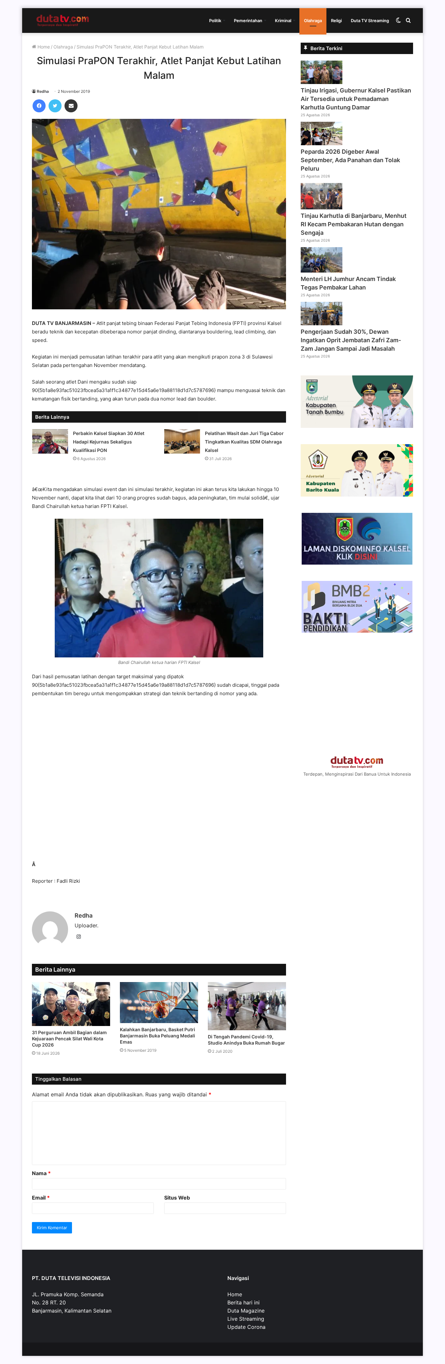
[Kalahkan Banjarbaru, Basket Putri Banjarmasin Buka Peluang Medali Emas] (159, 1002)
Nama (41, 1173)
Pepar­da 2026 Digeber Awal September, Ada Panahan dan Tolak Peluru (350, 160)
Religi (336, 20)
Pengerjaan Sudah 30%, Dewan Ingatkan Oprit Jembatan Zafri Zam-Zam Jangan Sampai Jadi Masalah (351, 340)
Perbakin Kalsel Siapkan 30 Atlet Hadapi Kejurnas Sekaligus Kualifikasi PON (108, 441)
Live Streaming (245, 1318)
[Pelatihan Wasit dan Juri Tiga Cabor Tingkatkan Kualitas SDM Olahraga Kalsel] (182, 441)
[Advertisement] (159, 782)
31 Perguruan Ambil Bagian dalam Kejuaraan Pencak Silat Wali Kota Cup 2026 (69, 1039)
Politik (215, 20)
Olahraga (313, 20)
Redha (43, 91)
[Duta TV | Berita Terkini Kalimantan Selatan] (63, 20)
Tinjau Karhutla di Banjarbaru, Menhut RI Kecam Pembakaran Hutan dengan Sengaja (354, 224)
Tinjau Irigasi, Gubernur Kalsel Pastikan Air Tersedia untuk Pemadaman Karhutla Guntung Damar (356, 99)
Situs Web (177, 1197)
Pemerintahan (248, 20)
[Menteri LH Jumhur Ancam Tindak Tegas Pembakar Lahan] (321, 270)
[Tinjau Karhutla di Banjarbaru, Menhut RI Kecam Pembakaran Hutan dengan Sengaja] (321, 207)
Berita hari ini (243, 1302)
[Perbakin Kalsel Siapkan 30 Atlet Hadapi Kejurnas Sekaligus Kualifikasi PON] (50, 441)
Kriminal (283, 20)
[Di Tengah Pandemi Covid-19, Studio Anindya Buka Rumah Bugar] (247, 1006)
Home (43, 46)
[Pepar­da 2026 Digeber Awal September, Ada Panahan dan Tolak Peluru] (321, 143)
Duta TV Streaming (370, 20)
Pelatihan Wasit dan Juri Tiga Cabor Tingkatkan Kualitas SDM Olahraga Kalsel (244, 441)
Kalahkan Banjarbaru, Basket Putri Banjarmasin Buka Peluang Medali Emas (157, 1036)
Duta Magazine (246, 1310)
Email (41, 1197)
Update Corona (246, 1327)
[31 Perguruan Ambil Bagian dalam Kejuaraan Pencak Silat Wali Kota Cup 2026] (71, 1004)
